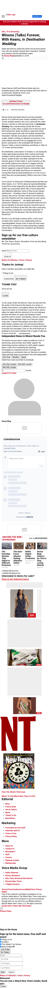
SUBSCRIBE (9, 279)
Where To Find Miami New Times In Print (18, 796)
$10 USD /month (9, 364)
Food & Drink (10, 807)
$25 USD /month (24, 364)
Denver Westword (12, 875)
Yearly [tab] (23, 357)
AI (31, 889)
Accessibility (25, 889)
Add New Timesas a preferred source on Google (16, 102)
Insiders (5, 942)
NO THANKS (21, 279)
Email (4, 251)
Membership (10, 863)
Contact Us (9, 849)
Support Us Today (9, 373)
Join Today (5, 949)
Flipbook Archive (12, 860)
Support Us (37, 16)
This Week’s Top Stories (11, 944)
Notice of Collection (10, 260)
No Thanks (5, 952)
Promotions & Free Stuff (15, 828)
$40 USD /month (9, 367)
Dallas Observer (11, 873)
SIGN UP (7, 257)
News (7, 804)
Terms (21, 260)
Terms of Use (10, 833)
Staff (7, 854)
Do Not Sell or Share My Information (16, 906)
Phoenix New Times (13, 881)
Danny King (8, 56)
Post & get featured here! (15, 579)
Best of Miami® (8, 947)
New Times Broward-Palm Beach (18, 878)
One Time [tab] (6, 357)
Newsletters (10, 818)
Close (3, 986)
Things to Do (7, 939)
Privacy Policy (11, 836)
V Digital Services (12, 884)
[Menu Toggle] (3, 16)
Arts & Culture (11, 809)
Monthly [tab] (16, 357)
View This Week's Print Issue (13, 792)
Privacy (29, 260)
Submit (11, 972)
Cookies (16, 889)
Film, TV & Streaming (10, 32)
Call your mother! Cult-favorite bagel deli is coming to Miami (24, 23)
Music (7, 812)
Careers (8, 857)
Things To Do (10, 815)
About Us (9, 846)
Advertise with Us (12, 830)
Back (3, 972)
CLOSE (5, 296)
